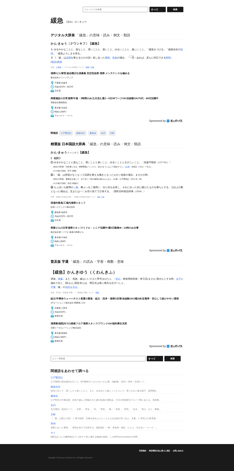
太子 (178, 278)
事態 (107, 57)
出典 (128, 167)
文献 (112, 133)
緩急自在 (80, 133)
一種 (75, 187)
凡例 (92, 67)
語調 (68, 57)
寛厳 (60, 278)
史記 (118, 278)
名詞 (103, 133)
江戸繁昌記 (66, 133)
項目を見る (71, 287)
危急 (114, 57)
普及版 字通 (60, 261)
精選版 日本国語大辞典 (68, 144)
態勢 (168, 57)
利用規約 (142, 451)
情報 (87, 67)
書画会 (93, 133)
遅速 (59, 62)
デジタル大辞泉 (63, 35)
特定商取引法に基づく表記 (159, 451)
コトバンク (64, 9)
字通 (53, 287)
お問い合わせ (178, 451)
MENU (53, 2)
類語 (53, 62)
